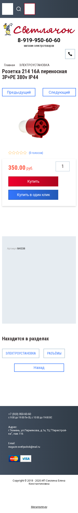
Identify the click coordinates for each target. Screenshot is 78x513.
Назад (39, 367)
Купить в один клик (33, 194)
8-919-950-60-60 (39, 40)
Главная (9, 65)
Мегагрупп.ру (39, 507)
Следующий (59, 92)
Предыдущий (19, 92)
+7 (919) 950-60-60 (19, 414)
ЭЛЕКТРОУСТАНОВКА (34, 65)
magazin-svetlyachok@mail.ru (24, 446)
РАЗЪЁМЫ (54, 353)
